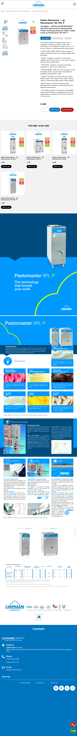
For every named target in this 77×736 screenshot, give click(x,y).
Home (2, 11)
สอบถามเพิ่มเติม (67, 110)
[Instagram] (72, 688)
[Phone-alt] (67, 688)
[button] (33, 22)
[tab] (45, 38)
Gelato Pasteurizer (11, 11)
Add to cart (55, 110)
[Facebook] (56, 688)
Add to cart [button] (6, 166)
